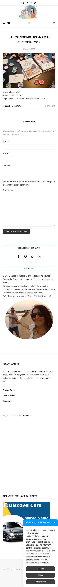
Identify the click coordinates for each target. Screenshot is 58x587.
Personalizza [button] (40, 582)
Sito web (6, 166)
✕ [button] (54, 522)
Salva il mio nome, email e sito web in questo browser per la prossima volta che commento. (29, 183)
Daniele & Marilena (13, 106)
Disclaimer (7, 401)
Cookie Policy (9, 395)
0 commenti (50, 106)
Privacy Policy (9, 390)
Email (6, 153)
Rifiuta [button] (40, 575)
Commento (8, 190)
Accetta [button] (40, 569)
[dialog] (40, 553)
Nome (6, 141)
